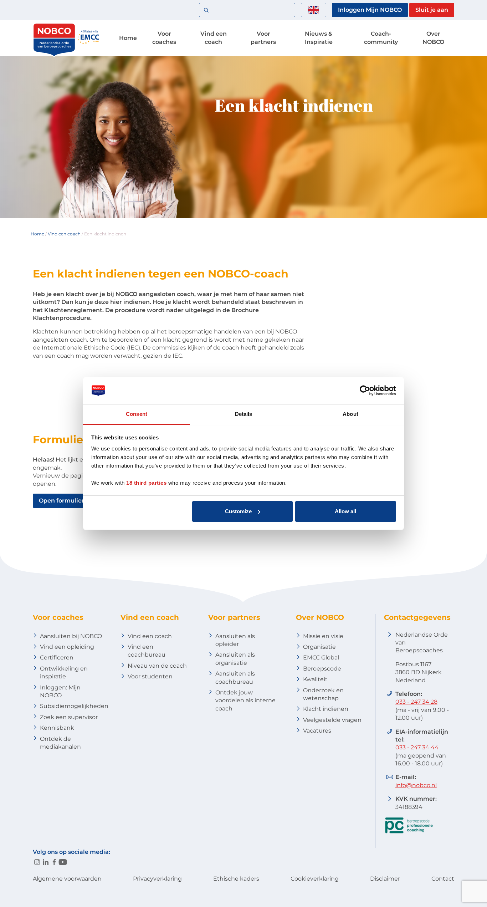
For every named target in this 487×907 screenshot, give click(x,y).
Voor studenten (150, 676)
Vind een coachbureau (146, 650)
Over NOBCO (433, 37)
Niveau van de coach (157, 665)
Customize (238, 511)
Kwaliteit (315, 679)
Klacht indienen (325, 708)
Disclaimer (385, 878)
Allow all (345, 511)
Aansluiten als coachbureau (235, 677)
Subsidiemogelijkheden (74, 706)
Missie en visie (323, 636)
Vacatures (317, 730)
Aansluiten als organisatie (235, 658)
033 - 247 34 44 (417, 747)
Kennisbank (57, 727)
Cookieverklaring (315, 878)
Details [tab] (243, 414)
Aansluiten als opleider (235, 640)
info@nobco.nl (416, 785)
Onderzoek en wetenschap (323, 694)
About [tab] (350, 414)
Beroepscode (322, 668)
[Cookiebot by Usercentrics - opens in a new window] (365, 390)
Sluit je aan (431, 9)
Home (128, 38)
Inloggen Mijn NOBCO (370, 9)
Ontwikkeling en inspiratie (64, 672)
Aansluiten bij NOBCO (71, 636)
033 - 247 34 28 (416, 701)
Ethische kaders (236, 878)
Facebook (54, 862)
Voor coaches (164, 37)
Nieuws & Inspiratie (319, 37)
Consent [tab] (136, 414)
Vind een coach (213, 37)
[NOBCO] (54, 55)
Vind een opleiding (67, 646)
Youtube (62, 862)
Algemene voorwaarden (67, 878)
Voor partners (263, 37)
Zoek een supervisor (69, 717)
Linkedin (45, 862)
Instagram (37, 862)
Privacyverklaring (157, 878)
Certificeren (56, 657)
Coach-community (381, 37)
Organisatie (319, 646)
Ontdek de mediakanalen (60, 742)
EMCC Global (321, 657)
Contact (442, 878)
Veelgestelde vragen (332, 720)
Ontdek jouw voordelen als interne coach (245, 700)
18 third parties (146, 483)
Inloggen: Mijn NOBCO (60, 691)
